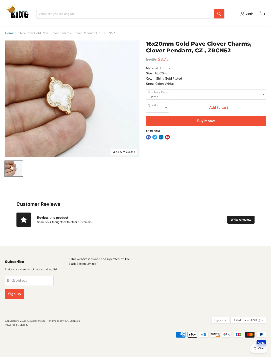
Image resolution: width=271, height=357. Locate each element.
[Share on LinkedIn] (161, 137)
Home (9, 33)
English (218, 320)
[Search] (219, 13)
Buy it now (206, 120)
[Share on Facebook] (148, 137)
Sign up (14, 294)
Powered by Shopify (16, 325)
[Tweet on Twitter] (154, 137)
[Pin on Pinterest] (167, 137)
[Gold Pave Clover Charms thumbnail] (14, 168)
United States (246, 320)
